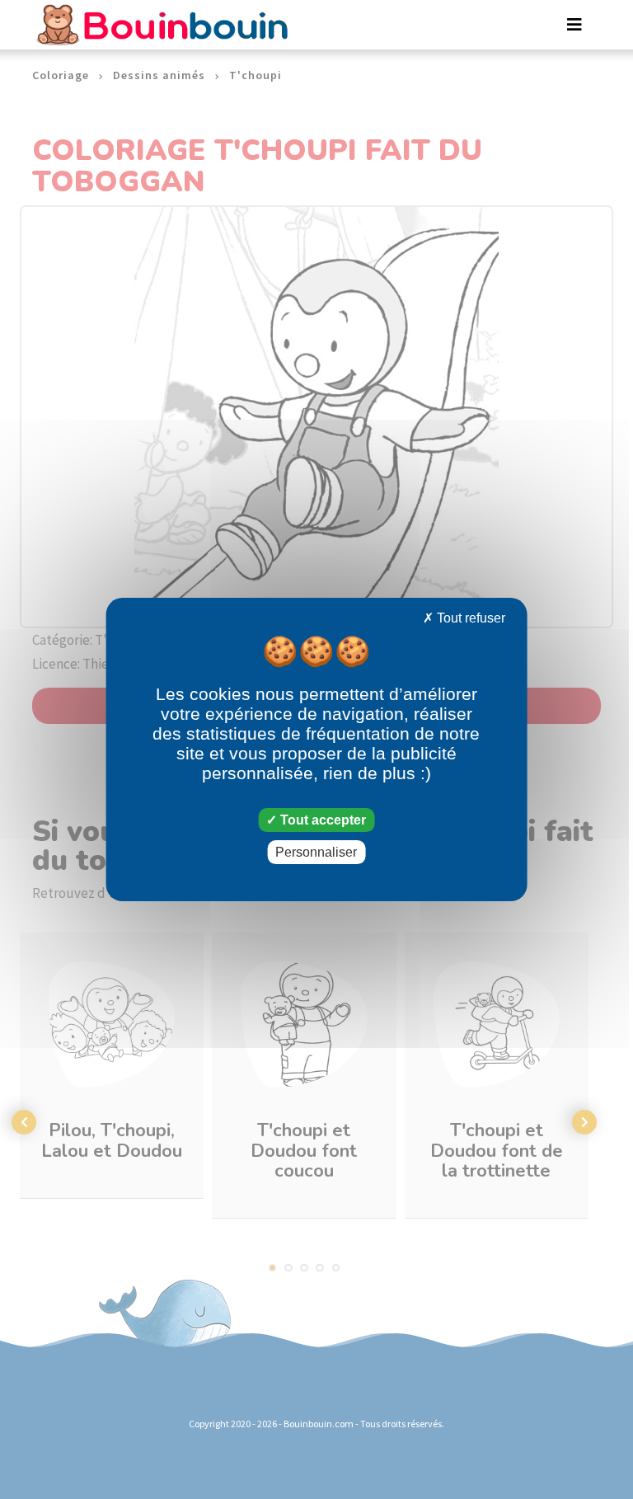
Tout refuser (469, 618)
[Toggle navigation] (574, 24)
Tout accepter (321, 820)
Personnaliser (316, 852)
